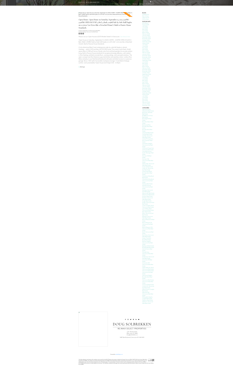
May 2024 (145, 63)
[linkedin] (136, 319)
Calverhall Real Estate (147, 132)
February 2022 (146, 102)
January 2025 (146, 54)
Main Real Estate (146, 211)
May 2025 (145, 48)
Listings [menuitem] (122, 4)
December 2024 (146, 55)
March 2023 (145, 83)
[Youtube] (139, 319)
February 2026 (146, 34)
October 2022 (146, 91)
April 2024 (145, 65)
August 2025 (145, 43)
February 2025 (146, 52)
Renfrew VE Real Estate (148, 246)
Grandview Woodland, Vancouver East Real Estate (148, 181)
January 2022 (146, 103)
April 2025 (145, 49)
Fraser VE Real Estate (147, 166)
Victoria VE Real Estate (148, 284)
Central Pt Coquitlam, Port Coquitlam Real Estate (147, 140)
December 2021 (146, 105)
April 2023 (145, 82)
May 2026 (145, 29)
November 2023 (146, 71)
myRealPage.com (119, 354)
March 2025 (145, 51)
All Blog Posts (145, 14)
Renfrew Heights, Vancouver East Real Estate (147, 243)
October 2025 (146, 40)
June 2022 (145, 97)
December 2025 (146, 37)
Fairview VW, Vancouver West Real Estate (147, 161)
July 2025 (145, 44)
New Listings (145, 16)
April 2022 (145, 100)
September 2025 (146, 41)
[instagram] (128, 319)
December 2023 (146, 69)
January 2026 (146, 35)
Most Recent (145, 23)
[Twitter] (131, 319)
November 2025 (146, 38)
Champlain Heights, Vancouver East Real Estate (147, 145)
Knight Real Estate (146, 201)
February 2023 (146, 85)
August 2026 (145, 24)
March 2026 (145, 32)
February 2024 (146, 68)
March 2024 (145, 66)
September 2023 (146, 74)
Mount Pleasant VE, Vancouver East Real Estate (147, 224)
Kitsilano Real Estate (147, 196)
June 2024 (145, 62)
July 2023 (145, 77)
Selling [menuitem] (141, 4)
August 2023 (145, 75)
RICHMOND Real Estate (148, 247)
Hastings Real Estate (147, 183)
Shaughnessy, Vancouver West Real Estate (147, 254)
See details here (125, 36)
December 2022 (146, 88)
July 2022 (145, 96)
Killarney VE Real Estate (148, 194)
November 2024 (146, 57)
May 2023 (145, 80)
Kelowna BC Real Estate (148, 193)
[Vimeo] (133, 319)
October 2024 (146, 58)
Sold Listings (145, 19)
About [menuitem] (128, 4)
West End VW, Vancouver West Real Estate (147, 294)
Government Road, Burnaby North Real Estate (147, 173)
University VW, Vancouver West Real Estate (147, 264)
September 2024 (146, 60)
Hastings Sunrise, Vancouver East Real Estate (147, 187)
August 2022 (145, 94)
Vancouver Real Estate (148, 270)
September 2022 (146, 93)
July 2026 (145, 26)
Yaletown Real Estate (147, 300)
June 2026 (145, 27)
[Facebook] (125, 319)
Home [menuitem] (116, 4)
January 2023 (146, 86)
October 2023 (146, 72)
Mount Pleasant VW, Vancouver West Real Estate (147, 229)
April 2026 (145, 31)
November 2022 (146, 89)
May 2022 (145, 99)
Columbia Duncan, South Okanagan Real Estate (148, 153)
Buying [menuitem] (134, 4)
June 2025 (145, 46)
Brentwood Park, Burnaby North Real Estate (147, 126)
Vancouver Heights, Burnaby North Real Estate (147, 277)
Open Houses (145, 17)
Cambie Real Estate (147, 134)
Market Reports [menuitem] (150, 4)
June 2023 (145, 79)
